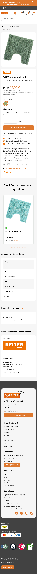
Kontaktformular (19, 415)
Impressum (7, 498)
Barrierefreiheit (9, 486)
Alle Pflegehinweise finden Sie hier (23, 164)
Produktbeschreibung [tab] (11, 308)
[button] (9, 247)
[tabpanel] (18, 219)
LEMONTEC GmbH (13, 559)
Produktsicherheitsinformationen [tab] (16, 331)
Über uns (6, 474)
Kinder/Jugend (8, 446)
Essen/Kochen (8, 441)
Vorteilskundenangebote (12, 426)
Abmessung (7, 109)
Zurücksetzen (26, 113)
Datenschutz (8, 500)
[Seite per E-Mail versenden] (11, 172)
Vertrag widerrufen (12, 465)
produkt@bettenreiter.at (11, 373)
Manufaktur (7, 483)
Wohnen (6, 438)
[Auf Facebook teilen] (4, 172)
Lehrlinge (7, 480)
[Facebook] (16, 513)
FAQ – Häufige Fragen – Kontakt (14, 455)
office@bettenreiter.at (12, 411)
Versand (17, 90)
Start (5, 26)
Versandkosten (8, 461)
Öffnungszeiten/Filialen (11, 405)
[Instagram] (21, 513)
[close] (35, 2)
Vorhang (6, 435)
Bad (10, 26)
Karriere (6, 477)
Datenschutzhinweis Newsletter (14, 503)
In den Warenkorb (19, 127)
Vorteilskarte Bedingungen (12, 506)
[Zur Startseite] (4, 13)
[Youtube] (26, 513)
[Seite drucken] (7, 172)
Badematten (17, 26)
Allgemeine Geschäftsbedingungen (15, 495)
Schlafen (6, 432)
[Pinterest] (31, 513)
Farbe (5, 100)
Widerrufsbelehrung (10, 458)
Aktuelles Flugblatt (10, 429)
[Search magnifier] (34, 19)
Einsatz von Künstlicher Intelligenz (14, 509)
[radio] (6, 104)
